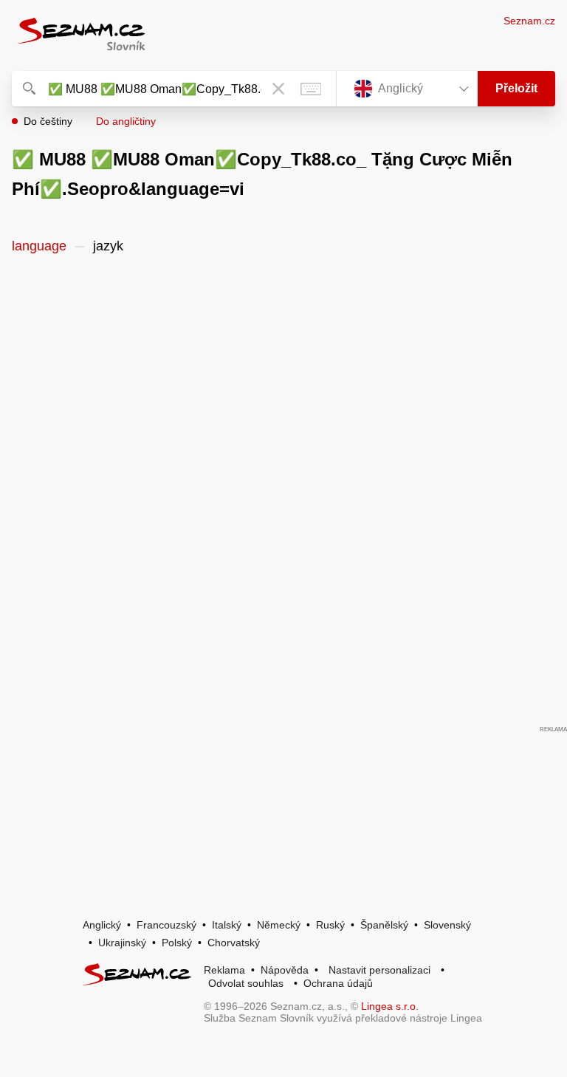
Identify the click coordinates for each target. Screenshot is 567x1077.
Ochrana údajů (338, 983)
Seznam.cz (529, 21)
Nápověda (285, 970)
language (39, 246)
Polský (177, 942)
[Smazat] (278, 88)
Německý (278, 925)
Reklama (224, 970)
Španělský (384, 925)
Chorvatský (233, 942)
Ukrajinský (122, 942)
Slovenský (447, 925)
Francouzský (166, 925)
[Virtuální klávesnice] (311, 88)
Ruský (330, 925)
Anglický (102, 925)
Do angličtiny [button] (126, 121)
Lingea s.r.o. (390, 1006)
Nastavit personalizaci (379, 970)
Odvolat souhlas (246, 983)
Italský (226, 925)
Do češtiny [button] (48, 121)
